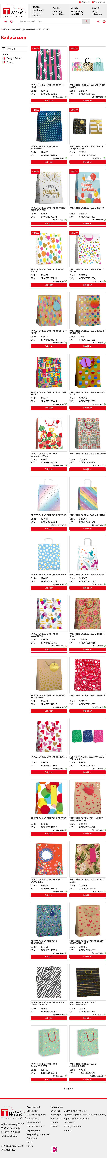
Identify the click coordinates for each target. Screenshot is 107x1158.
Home (5, 29)
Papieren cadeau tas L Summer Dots (44, 1065)
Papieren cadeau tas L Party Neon (48, 270)
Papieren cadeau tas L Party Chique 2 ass (86, 147)
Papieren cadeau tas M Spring (87, 575)
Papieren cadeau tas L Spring (48, 575)
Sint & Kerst (33, 1118)
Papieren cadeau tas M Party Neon (86, 270)
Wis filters (15, 71)
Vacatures (99, 2)
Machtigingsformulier (75, 1110)
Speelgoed (32, 1110)
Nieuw (30, 1146)
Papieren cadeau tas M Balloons (44, 635)
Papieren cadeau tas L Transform (44, 942)
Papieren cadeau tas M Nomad (87, 454)
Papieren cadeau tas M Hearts (49, 757)
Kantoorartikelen (35, 1126)
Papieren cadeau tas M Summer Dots (83, 1065)
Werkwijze (56, 1114)
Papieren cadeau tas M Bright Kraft (49, 332)
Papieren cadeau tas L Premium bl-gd (82, 1004)
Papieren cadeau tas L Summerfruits (44, 455)
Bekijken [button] (49, 100)
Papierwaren (33, 1130)
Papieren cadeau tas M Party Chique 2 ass (48, 209)
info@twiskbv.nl (9, 1136)
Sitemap (68, 1130)
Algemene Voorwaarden (76, 1118)
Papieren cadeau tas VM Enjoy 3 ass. (87, 86)
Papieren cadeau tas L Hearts (87, 695)
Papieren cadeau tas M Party (86, 208)
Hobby (30, 1142)
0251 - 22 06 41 (12, 1132)
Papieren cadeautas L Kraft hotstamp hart (86, 819)
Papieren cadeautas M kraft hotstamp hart (86, 942)
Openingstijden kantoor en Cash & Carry (85, 1114)
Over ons (55, 1110)
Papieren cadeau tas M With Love (47, 86)
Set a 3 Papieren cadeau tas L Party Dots (86, 758)
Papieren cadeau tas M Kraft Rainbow (86, 332)
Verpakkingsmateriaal (38, 1134)
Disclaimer (69, 1122)
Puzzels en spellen (36, 1114)
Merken (55, 1122)
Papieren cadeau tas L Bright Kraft (48, 393)
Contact (85, 2)
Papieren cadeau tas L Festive (48, 515)
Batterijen (32, 1138)
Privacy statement (73, 1126)
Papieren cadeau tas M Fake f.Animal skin (47, 1004)
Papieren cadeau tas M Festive (87, 515)
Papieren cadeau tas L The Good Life (46, 881)
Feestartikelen (34, 1122)
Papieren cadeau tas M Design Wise (87, 393)
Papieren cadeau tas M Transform (44, 147)
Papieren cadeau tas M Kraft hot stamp (48, 696)
